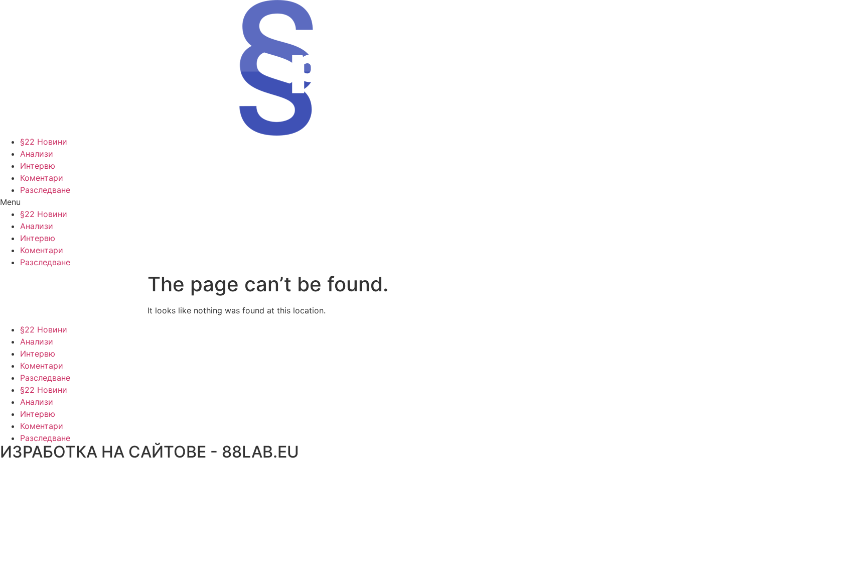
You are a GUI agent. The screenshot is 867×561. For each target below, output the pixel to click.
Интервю (37, 166)
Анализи (36, 154)
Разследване (45, 190)
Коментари (41, 178)
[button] (433, 202)
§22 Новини (43, 142)
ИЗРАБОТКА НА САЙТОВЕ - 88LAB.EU (149, 452)
